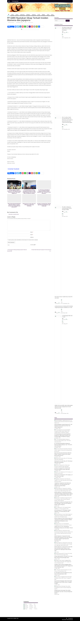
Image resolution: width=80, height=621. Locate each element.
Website (31, 237)
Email (31, 234)
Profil (39, 14)
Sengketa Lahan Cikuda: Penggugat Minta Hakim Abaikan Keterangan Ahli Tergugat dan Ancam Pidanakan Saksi (63, 566)
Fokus (12, 14)
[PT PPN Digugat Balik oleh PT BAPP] (58, 316)
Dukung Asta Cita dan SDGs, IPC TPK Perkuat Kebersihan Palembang (29, 204)
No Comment (30, 22)
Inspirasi (34, 14)
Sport (52, 14)
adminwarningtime (11, 22)
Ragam (43, 14)
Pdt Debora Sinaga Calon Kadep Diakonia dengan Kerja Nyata (67, 29)
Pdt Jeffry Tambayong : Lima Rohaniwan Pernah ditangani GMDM (67, 208)
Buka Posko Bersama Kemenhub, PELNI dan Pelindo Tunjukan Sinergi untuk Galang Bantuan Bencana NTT (14, 205)
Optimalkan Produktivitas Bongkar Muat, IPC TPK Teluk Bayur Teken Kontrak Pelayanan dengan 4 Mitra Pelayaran (63, 503)
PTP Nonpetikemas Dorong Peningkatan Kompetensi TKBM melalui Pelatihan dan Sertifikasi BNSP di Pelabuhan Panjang (29, 191)
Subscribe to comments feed (13, 214)
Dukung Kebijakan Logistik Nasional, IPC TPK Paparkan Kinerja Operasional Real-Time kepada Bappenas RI (14, 191)
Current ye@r (33, 244)
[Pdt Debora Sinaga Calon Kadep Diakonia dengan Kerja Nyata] (58, 28)
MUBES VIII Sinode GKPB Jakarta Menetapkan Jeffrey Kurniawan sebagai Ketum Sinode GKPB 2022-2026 (64, 407)
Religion (28, 14)
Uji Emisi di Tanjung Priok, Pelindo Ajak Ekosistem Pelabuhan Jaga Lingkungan (44, 204)
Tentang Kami (15, 1)
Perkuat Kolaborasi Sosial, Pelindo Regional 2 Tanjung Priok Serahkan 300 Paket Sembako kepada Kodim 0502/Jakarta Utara (63, 519)
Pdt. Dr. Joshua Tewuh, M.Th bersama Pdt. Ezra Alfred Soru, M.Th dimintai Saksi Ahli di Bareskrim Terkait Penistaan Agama (67, 120)
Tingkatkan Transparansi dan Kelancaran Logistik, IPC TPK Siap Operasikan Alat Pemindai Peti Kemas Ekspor (62, 484)
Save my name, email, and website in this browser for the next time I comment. (23, 239)
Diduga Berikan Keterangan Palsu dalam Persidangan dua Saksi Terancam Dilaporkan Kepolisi (63, 591)
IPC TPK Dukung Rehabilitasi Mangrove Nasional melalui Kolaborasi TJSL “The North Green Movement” (44, 191)
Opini (48, 14)
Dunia (17, 14)
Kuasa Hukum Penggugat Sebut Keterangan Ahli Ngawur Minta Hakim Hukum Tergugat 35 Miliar (63, 582)
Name (31, 232)
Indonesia (22, 14)
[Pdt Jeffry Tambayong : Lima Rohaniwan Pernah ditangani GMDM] (58, 207)
